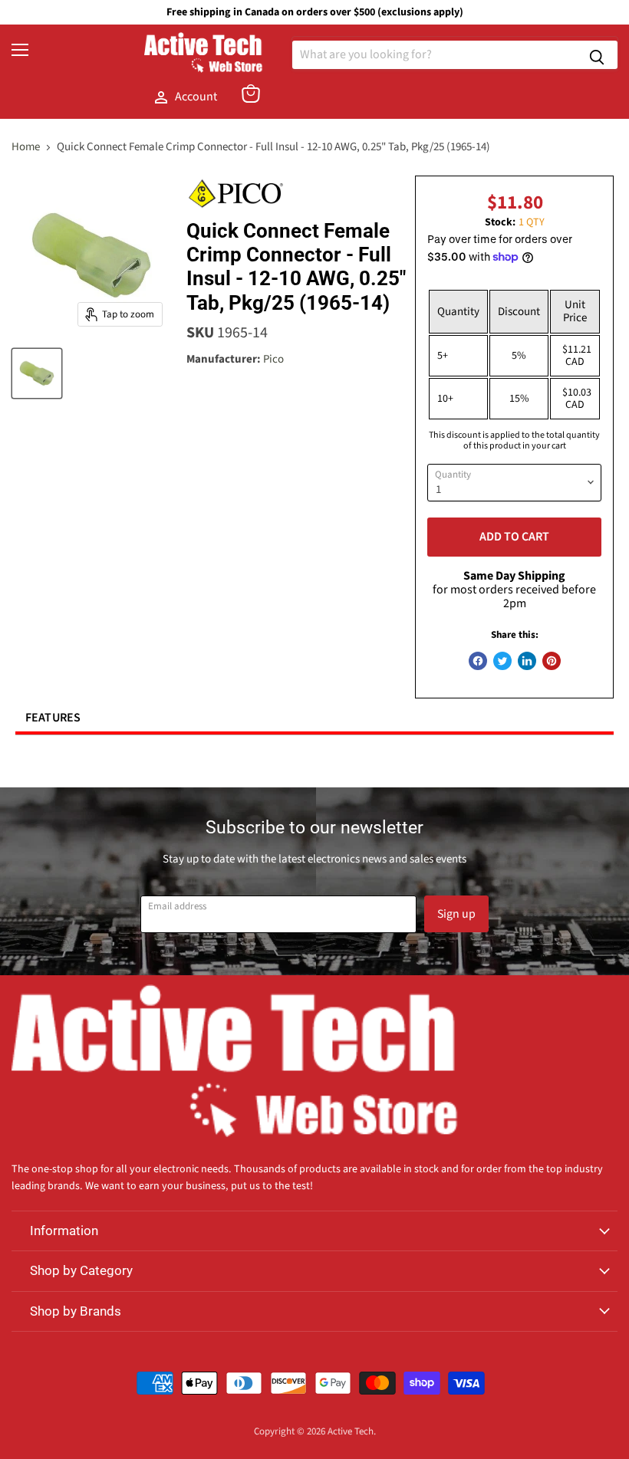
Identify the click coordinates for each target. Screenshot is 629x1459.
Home (26, 146)
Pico (273, 359)
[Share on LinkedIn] (527, 661)
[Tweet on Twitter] (502, 661)
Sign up (456, 913)
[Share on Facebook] (478, 661)
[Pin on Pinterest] (551, 661)
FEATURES (53, 717)
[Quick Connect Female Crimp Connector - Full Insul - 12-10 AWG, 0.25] (36, 373)
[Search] (596, 55)
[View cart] (251, 93)
